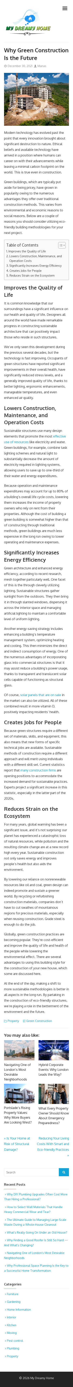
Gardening (13, 1301)
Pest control (15, 1340)
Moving (12, 1333)
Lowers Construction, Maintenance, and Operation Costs (35, 258)
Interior (11, 1317)
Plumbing (13, 1348)
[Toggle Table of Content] (60, 245)
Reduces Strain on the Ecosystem (32, 275)
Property (13, 1021)
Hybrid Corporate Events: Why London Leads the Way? (54, 1069)
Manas (41, 66)
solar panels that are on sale (40, 695)
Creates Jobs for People (26, 270)
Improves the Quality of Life (27, 251)
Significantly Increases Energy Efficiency (35, 265)
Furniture (12, 1294)
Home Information (19, 1309)
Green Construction (39, 1021)
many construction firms (38, 770)
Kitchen (11, 1325)
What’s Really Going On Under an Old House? (37, 1232)
